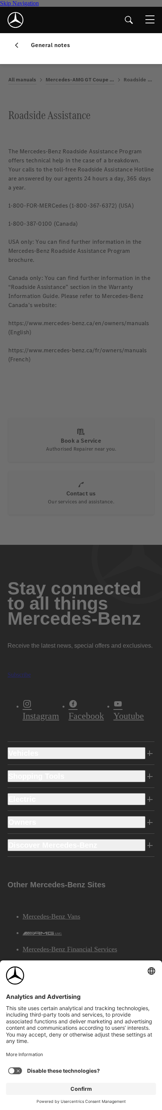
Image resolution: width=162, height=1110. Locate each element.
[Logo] (15, 20)
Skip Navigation (19, 3)
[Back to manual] (19, 45)
